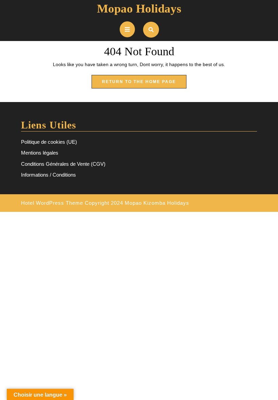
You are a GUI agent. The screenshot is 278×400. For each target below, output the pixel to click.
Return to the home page (144, 83)
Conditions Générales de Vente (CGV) (63, 164)
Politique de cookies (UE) (49, 142)
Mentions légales (39, 153)
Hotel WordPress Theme (52, 203)
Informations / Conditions (48, 175)
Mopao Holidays (139, 8)
